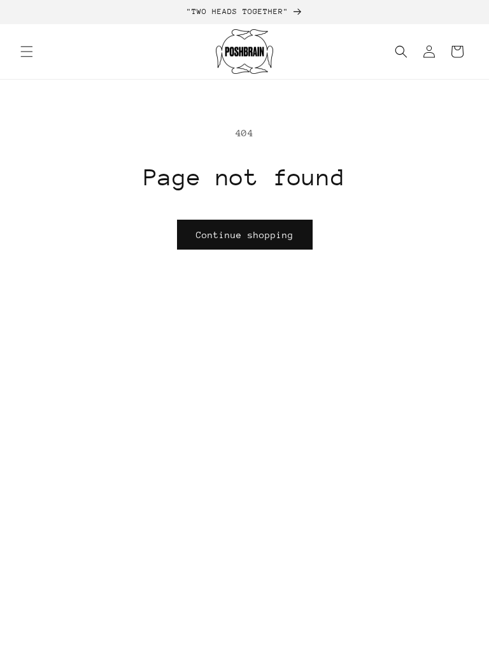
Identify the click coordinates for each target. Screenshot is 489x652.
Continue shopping (245, 235)
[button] (27, 52)
